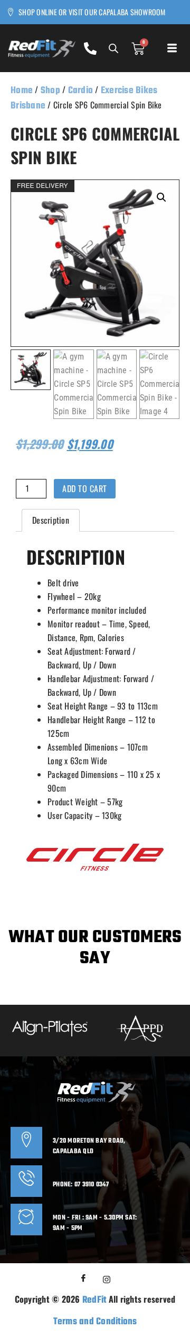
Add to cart (84, 488)
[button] (161, 197)
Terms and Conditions (95, 1322)
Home (22, 90)
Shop (50, 90)
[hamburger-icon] (171, 50)
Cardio (80, 90)
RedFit (94, 1300)
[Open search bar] (113, 48)
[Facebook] (83, 1279)
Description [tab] (50, 520)
